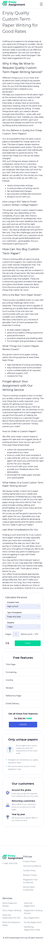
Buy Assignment (31, 918)
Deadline (10, 623)
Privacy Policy (29, 861)
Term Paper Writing (11, 910)
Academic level (13, 602)
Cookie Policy (29, 870)
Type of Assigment (14, 612)
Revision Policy (30, 875)
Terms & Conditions (32, 866)
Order (23, 724)
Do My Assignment (33, 922)
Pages (8, 634)
